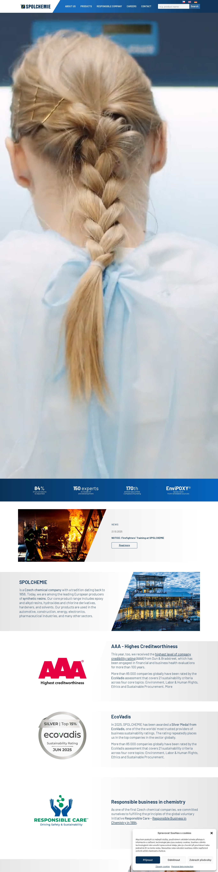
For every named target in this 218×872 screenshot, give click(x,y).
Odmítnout (174, 859)
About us (70, 6)
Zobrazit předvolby (200, 859)
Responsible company (109, 6)
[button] (211, 833)
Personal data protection (182, 866)
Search (194, 6)
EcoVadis (117, 729)
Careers (131, 6)
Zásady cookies (163, 866)
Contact (146, 6)
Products (86, 6)
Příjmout (148, 859)
